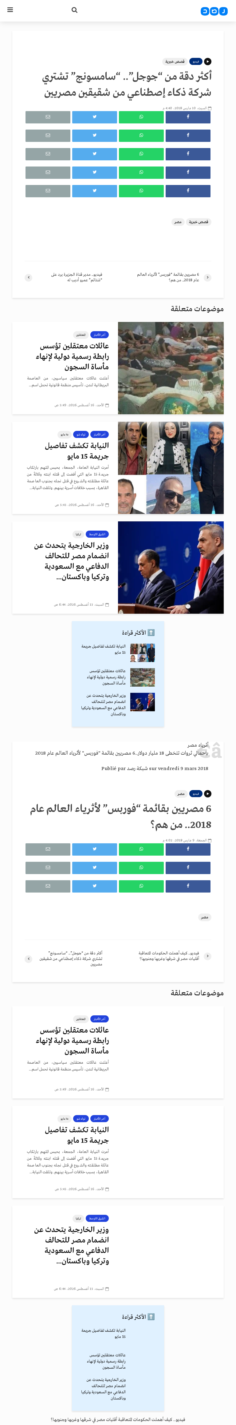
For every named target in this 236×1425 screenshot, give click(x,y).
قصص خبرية (175, 61)
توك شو (81, 434)
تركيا (78, 534)
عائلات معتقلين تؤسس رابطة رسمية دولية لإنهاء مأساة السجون (72, 357)
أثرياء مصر (197, 745)
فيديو (196, 61)
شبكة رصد (137, 768)
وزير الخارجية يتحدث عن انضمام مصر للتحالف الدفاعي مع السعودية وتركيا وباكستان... (71, 561)
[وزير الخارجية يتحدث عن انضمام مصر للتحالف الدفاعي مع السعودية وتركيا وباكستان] (171, 567)
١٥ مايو (65, 434)
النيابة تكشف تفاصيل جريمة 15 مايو (77, 451)
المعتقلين (81, 335)
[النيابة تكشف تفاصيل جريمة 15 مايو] (171, 468)
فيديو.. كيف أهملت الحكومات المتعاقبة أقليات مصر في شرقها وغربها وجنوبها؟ (118, 1420)
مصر (178, 222)
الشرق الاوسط (97, 534)
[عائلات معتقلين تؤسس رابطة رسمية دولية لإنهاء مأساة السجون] (171, 368)
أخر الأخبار (99, 335)
